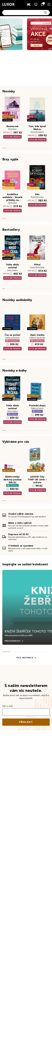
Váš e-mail (7, 706)
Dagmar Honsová (12, 337)
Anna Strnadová (37, 132)
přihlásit (26, 722)
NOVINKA (7, 120)
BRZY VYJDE (8, 188)
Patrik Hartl (12, 203)
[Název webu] (8, 4)
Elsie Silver (12, 129)
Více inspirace (24, 658)
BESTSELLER (8, 117)
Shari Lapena (12, 270)
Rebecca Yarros (37, 408)
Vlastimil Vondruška (37, 337)
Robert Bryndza (37, 197)
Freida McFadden (37, 267)
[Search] (45, 12)
